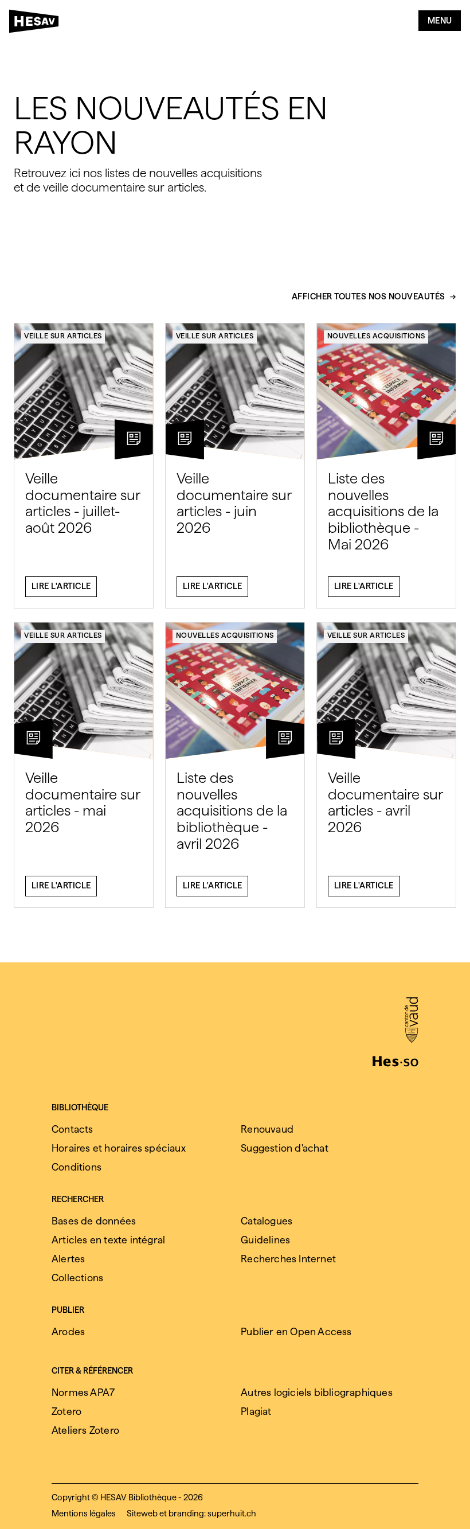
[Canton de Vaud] (411, 1020)
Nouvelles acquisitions (376, 335)
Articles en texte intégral (108, 1240)
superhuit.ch (231, 1513)
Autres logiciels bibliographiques (317, 1392)
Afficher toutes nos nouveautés (368, 297)
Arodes (68, 1331)
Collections (77, 1277)
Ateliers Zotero (85, 1430)
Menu (440, 20)
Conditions (76, 1167)
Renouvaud (267, 1129)
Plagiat (256, 1411)
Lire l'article (61, 586)
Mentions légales (84, 1513)
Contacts (72, 1129)
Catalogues (266, 1221)
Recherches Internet (288, 1259)
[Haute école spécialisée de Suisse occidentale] (395, 1060)
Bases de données (94, 1221)
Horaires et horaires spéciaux (119, 1148)
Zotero (66, 1411)
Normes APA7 (83, 1392)
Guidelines (265, 1240)
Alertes (68, 1259)
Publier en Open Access (296, 1331)
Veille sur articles (63, 335)
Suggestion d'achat (284, 1148)
